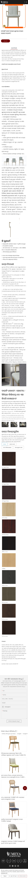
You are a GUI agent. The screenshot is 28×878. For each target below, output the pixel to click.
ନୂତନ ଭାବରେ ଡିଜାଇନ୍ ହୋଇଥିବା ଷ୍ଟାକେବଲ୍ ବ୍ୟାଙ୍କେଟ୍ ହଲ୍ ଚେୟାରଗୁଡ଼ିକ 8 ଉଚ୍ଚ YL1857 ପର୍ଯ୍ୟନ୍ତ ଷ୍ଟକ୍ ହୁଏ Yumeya (12, 776)
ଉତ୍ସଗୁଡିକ (19, 733)
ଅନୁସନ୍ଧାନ (5, 41)
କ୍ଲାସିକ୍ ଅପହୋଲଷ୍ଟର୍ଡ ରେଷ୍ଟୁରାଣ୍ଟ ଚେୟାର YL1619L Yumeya (12, 820)
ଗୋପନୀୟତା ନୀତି (4, 873)
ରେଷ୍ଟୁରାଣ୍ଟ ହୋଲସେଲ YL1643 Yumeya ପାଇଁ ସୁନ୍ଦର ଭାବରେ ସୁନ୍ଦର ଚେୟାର (13, 842)
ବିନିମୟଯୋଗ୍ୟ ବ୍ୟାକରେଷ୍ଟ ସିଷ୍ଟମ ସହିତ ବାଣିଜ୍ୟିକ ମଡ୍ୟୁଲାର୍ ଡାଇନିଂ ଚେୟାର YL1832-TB (13, 754)
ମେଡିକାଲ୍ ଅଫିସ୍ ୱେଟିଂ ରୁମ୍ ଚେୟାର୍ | (9, 733)
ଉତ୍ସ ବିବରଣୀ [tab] (14, 48)
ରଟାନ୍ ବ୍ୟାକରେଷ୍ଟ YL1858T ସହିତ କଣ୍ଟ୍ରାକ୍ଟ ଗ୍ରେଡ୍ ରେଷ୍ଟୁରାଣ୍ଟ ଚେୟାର (12, 798)
